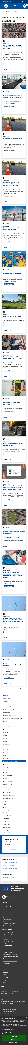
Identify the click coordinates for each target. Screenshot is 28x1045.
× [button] (26, 1017)
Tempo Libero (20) (7, 816)
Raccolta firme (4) (7, 787)
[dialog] (14, 1030)
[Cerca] (25, 6)
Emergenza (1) (6, 744)
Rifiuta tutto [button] (14, 1039)
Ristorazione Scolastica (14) (9, 798)
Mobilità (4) (5, 767)
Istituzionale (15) (7, 758)
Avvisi (4, 974)
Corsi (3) (5, 735)
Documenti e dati (7, 926)
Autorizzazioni (6, 963)
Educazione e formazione (9, 952)
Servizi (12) (5, 807)
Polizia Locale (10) (7, 781)
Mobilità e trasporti (7, 945)
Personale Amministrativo (9, 923)
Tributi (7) (5, 821)
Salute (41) (5, 801)
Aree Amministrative (8, 915)
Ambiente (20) (6, 698)
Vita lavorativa (6, 937)
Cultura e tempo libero (8, 935)
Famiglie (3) (6, 747)
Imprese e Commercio (8, 939)
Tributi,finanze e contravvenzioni (10, 956)
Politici (4, 921)
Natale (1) (5, 770)
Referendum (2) (6, 793)
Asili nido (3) (6, 704)
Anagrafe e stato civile (8, 932)
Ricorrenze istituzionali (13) (9, 795)
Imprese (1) (5, 752)
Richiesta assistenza (8, 1016)
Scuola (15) (5, 804)
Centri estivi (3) (6, 727)
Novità (7, 12)
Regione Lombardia (6, 1)
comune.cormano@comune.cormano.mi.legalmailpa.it (13, 1001)
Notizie (7, 40)
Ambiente (5, 959)
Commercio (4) (6, 730)
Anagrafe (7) (6, 701)
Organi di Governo (7, 913)
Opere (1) (5, 773)
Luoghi (4, 980)
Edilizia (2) (5, 741)
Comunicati (5, 972)
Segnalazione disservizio (8, 1011)
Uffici (4, 917)
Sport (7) (5, 813)
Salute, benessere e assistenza (10, 961)
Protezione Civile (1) (8, 784)
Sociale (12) (6, 810)
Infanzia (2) (5, 755)
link (1, 1027)
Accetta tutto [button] (14, 1036)
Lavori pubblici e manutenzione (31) (11, 761)
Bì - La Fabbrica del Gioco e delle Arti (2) (12, 718)
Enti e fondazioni (7, 919)
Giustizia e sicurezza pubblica (10, 954)
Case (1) (5, 721)
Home (3, 12)
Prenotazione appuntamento (9, 1009)
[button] (14, 1042)
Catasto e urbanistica (8, 941)
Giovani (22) (6, 750)
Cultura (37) (6, 738)
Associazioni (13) (7, 707)
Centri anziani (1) (7, 724)
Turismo (5, 943)
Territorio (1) (6, 818)
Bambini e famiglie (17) (8, 710)
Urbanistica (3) (6, 827)
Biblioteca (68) (6, 712)
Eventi (4, 982)
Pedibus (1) (5, 778)
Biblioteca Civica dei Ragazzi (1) (10, 715)
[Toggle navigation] (3, 6)
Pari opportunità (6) (7, 775)
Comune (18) (6, 732)
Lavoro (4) (5, 764)
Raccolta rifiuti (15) (7, 790)
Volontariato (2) (6, 833)
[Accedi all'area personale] (22, 1)
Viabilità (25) (6, 830)
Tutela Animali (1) (7, 824)
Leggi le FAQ (6, 1014)
